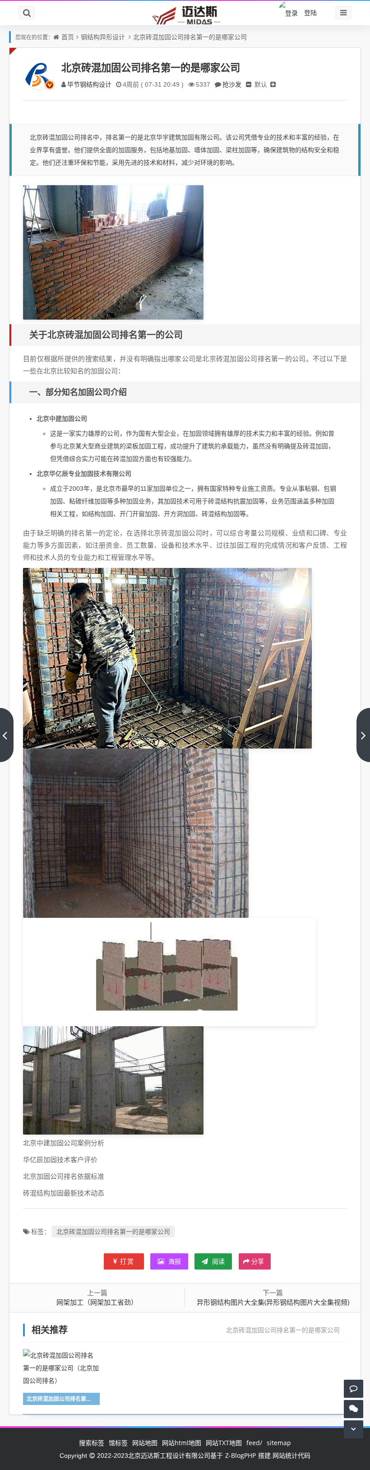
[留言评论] (353, 1388)
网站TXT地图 (224, 1442)
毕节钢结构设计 (89, 84)
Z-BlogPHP (240, 1455)
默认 (260, 84)
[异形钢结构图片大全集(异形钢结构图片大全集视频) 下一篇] (363, 735)
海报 (173, 1261)
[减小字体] (248, 84)
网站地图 (144, 1442)
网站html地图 (181, 1442)
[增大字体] (273, 84)
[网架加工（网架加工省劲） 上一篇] (7, 735)
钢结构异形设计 (103, 37)
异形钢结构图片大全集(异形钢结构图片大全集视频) (273, 1302)
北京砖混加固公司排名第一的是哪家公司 (190, 37)
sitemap (279, 1442)
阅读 (217, 1261)
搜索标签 (91, 1442)
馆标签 (118, 1442)
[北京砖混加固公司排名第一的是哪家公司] (113, 251)
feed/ (254, 1442)
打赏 (127, 1261)
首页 (67, 37)
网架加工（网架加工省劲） (97, 1302)
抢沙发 (231, 84)
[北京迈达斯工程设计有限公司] (185, 14)
